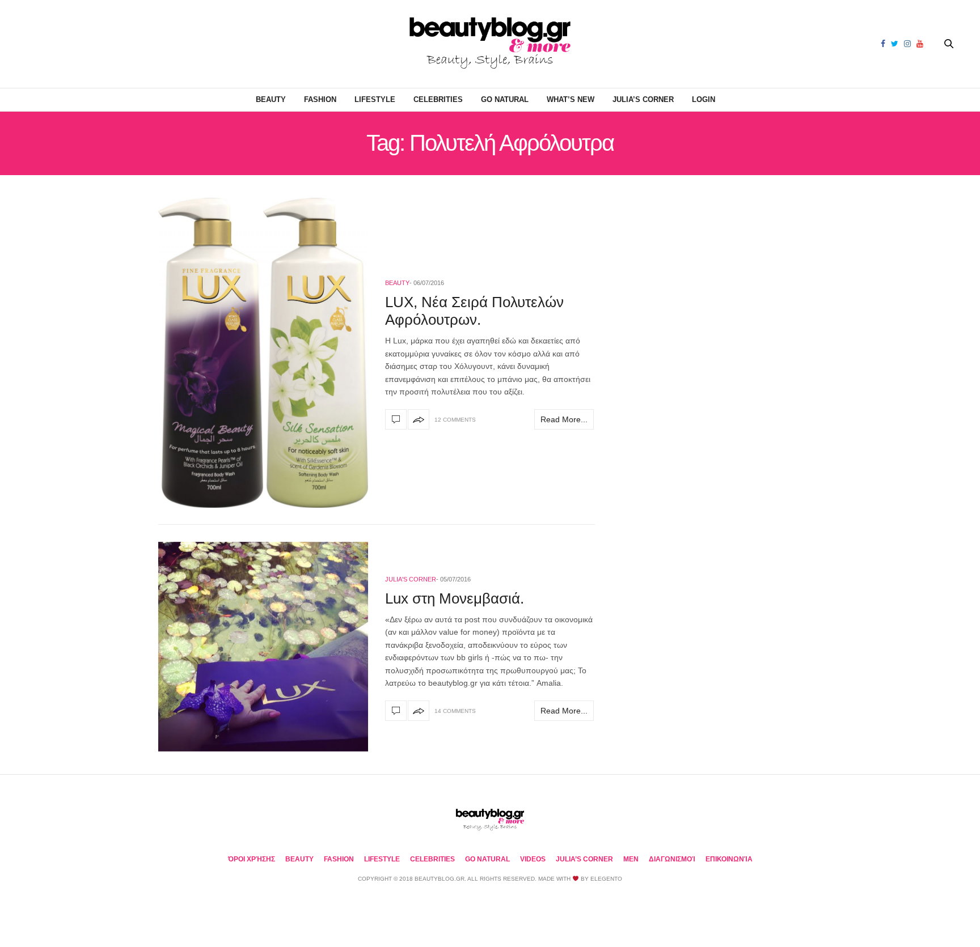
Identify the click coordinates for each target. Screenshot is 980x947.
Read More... (564, 419)
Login (703, 99)
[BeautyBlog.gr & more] (490, 44)
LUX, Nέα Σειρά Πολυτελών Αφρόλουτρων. (474, 311)
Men (631, 859)
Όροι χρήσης (251, 859)
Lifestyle (374, 99)
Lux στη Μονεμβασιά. (454, 598)
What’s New (570, 99)
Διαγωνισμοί (672, 859)
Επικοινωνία (729, 859)
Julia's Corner (410, 579)
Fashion (320, 99)
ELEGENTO (606, 879)
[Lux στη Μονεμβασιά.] (263, 646)
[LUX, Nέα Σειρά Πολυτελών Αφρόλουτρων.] (263, 353)
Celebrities (438, 99)
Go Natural (505, 99)
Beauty (271, 99)
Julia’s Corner (643, 99)
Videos (533, 859)
